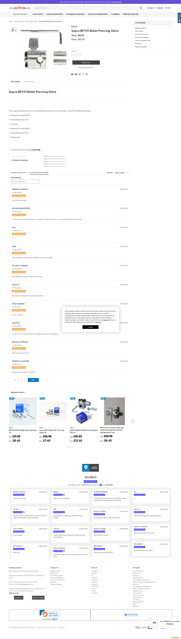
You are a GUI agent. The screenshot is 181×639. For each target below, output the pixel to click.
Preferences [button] (98, 322)
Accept (90, 327)
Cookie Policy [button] (106, 320)
